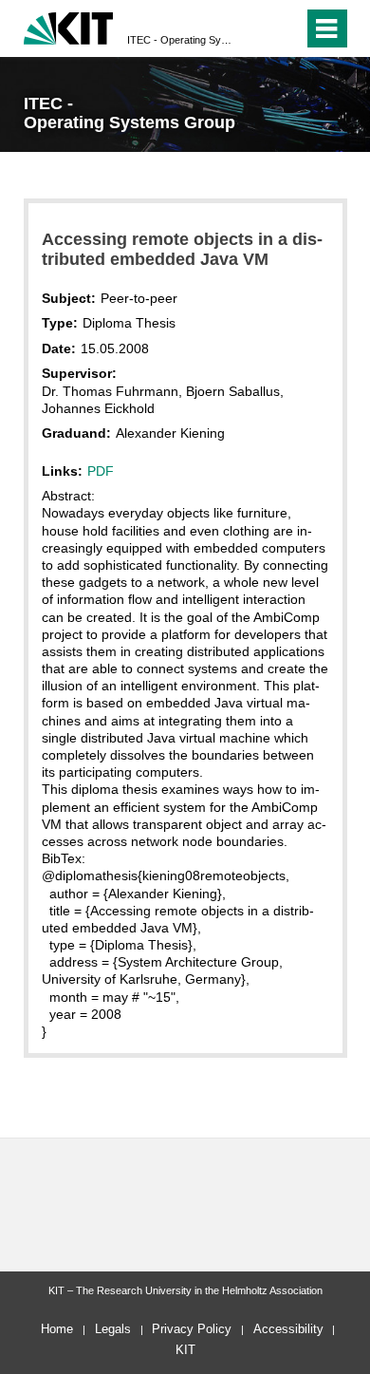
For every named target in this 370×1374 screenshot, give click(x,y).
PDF (100, 471)
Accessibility (288, 1329)
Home (57, 1329)
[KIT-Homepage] (69, 26)
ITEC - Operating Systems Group (179, 40)
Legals (113, 1329)
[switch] (255, 28)
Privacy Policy (191, 1329)
